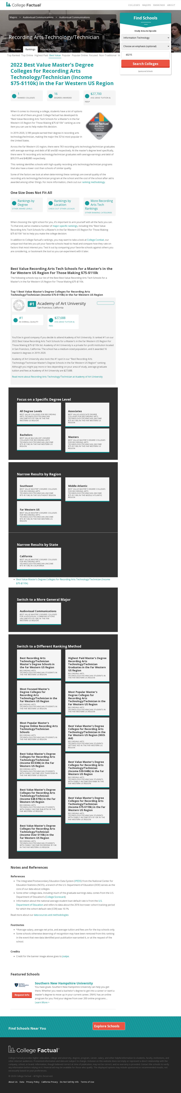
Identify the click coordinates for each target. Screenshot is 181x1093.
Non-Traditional (107, 55)
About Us (13, 1081)
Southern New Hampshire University (64, 983)
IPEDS (78, 881)
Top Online (27, 55)
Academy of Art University (61, 303)
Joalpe (65, 956)
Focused (93, 55)
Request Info (22, 994)
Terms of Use (87, 1081)
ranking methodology (93, 182)
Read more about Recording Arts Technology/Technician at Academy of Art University (57, 376)
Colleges (134, 5)
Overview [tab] (16, 49)
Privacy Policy (32, 1081)
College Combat (95, 239)
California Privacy (49, 1081)
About (171, 5)
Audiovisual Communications (38, 17)
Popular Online (80, 55)
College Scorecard (55, 896)
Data (22, 1081)
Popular (66, 55)
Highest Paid (41, 55)
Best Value (55, 55)
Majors (146, 5)
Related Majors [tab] (48, 49)
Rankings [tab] (30, 49)
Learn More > (42, 1002)
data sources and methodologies (51, 914)
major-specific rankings (65, 225)
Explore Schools (106, 1026)
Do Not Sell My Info (69, 1081)
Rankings (159, 5)
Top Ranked (13, 55)
